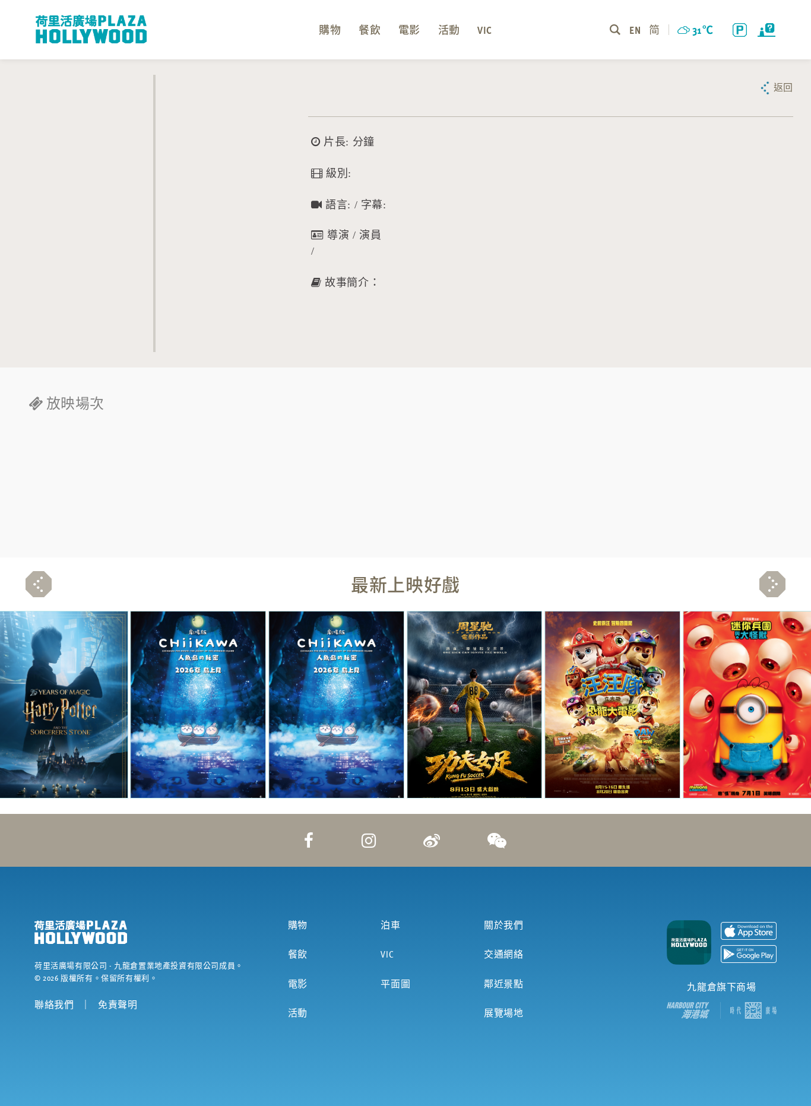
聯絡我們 (54, 1004)
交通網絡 (503, 954)
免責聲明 (117, 1004)
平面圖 (395, 984)
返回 (783, 87)
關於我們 (503, 925)
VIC (387, 954)
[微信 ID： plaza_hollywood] (497, 840)
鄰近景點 (503, 984)
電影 (298, 984)
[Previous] (39, 584)
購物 (298, 925)
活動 (298, 1013)
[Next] (772, 584)
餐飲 (298, 954)
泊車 (390, 925)
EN (634, 29)
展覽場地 (503, 1013)
